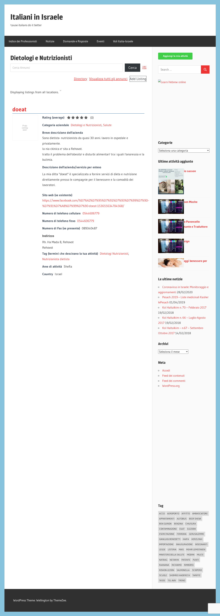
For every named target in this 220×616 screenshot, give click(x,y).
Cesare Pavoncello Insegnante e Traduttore (192, 224)
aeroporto (173, 513)
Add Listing (138, 79)
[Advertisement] (187, 109)
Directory (80, 79)
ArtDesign (183, 241)
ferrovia (181, 534)
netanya (174, 559)
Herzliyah (196, 539)
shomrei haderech (179, 575)
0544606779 (90, 213)
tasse (162, 580)
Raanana (164, 565)
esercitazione (166, 534)
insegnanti (201, 544)
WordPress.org (171, 385)
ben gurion (165, 523)
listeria (172, 549)
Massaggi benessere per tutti (192, 263)
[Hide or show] (60, 91)
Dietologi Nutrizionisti (114, 254)
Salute (107, 125)
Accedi (166, 370)
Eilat (182, 528)
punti (196, 559)
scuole (163, 575)
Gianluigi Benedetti (169, 539)
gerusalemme (196, 534)
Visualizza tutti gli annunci (108, 79)
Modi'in (190, 554)
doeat (19, 109)
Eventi (100, 41)
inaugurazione (184, 544)
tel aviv (172, 580)
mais (181, 549)
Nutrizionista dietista (55, 259)
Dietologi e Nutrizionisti (86, 125)
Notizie (50, 41)
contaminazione (168, 528)
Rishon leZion (166, 570)
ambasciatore (200, 513)
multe (200, 554)
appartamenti (166, 518)
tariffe (196, 575)
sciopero (197, 570)
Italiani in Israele (36, 17)
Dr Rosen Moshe (187, 202)
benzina (178, 523)
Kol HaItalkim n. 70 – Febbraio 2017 (184, 307)
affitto (186, 513)
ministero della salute (171, 554)
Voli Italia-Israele (123, 41)
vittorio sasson (186, 171)
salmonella (183, 570)
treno (181, 580)
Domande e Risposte (75, 41)
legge (162, 549)
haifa (186, 539)
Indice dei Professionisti (23, 41)
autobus (181, 518)
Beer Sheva (195, 518)
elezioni (191, 528)
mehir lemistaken (195, 549)
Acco (162, 513)
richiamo (177, 565)
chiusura (190, 523)
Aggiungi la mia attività (175, 56)
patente (186, 559)
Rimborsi (189, 565)
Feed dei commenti (173, 381)
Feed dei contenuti (173, 375)
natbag (163, 559)
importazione (166, 544)
